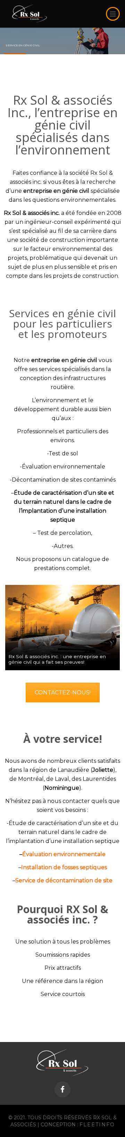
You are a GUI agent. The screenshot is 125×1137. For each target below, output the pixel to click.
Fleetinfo (97, 1124)
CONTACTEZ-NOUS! (63, 692)
